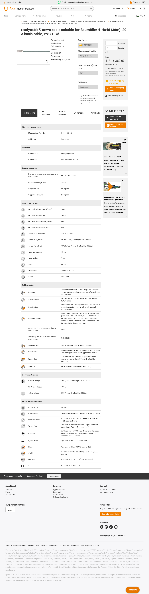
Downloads (95, 113)
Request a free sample (116, 125)
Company (88, 16)
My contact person (122, 16)
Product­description (45, 112)
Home (25, 21)
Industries (59, 16)
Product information (41, 16)
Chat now (133, 590)
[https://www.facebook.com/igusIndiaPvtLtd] (101, 527)
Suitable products (62, 112)
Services (74, 16)
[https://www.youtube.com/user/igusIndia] (116, 527)
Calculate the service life (116, 118)
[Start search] (91, 8)
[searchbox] (70, 8)
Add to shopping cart (115, 89)
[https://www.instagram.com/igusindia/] (106, 527)
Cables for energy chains (38, 21)
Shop (6, 16)
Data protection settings (90, 545)
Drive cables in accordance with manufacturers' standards (88, 21)
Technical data (29, 113)
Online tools (79, 113)
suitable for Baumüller (117, 21)
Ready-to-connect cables (58, 21)
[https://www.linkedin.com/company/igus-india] (111, 527)
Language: (109, 535)
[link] (115, 118)
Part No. (81, 40)
